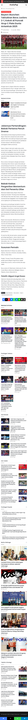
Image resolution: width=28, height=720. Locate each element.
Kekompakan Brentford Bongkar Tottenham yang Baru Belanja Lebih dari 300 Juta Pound (21, 387)
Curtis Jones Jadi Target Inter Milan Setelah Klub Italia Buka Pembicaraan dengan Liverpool (18, 453)
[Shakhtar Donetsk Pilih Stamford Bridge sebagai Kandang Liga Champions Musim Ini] (23, 483)
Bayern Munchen (9, 292)
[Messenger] (11, 299)
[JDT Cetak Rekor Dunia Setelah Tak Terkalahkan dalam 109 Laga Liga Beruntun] (7, 398)
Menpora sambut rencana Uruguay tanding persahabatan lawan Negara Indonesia (13, 655)
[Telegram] (16, 299)
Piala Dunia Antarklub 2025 (7, 294)
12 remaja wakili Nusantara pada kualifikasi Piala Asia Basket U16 (12, 586)
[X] (6, 299)
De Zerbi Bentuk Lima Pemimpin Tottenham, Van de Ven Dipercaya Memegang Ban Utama (9, 685)
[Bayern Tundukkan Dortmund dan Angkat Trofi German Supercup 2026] (5, 105)
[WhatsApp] (14, 299)
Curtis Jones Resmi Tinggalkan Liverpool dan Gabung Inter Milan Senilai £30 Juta (17, 428)
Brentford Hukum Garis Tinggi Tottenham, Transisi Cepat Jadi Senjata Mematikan (9, 677)
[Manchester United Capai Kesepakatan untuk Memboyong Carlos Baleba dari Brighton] (21, 360)
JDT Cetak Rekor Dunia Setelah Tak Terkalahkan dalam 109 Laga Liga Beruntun (6, 406)
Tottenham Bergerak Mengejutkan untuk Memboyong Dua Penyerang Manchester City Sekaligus (9, 499)
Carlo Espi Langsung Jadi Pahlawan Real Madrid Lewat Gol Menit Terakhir (6, 387)
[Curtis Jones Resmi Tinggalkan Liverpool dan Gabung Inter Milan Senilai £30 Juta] (5, 428)
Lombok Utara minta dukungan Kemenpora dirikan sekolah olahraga (12, 564)
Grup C (21, 292)
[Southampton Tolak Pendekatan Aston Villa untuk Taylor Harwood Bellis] (23, 476)
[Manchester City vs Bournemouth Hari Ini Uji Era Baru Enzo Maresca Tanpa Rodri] (5, 114)
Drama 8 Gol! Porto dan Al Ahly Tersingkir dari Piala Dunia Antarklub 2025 (7, 320)
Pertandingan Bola (10, 8)
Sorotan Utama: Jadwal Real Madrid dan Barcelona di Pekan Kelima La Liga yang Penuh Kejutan (6, 338)
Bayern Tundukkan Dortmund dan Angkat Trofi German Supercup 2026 (18, 105)
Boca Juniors (16, 292)
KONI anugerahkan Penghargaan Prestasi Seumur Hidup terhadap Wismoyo (12, 631)
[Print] (24, 299)
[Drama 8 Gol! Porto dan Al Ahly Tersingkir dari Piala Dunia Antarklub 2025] (7, 312)
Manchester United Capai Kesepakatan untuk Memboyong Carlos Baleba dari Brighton (20, 368)
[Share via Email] (21, 299)
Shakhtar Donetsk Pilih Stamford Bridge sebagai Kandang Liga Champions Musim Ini (8, 483)
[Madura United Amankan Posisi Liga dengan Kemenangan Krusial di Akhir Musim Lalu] (21, 312)
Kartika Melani (6, 29)
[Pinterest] (9, 299)
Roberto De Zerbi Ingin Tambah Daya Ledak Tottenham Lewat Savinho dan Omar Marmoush (8, 702)
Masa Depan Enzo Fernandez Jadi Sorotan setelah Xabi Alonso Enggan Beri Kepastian (18, 445)
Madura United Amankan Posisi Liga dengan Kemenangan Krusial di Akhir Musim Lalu (20, 320)
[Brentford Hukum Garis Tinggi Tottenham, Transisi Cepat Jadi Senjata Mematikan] (23, 677)
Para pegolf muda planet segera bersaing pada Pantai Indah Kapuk (13, 608)
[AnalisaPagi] (14, 5)
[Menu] (2, 5)
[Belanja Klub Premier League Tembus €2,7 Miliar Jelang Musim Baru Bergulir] (23, 492)
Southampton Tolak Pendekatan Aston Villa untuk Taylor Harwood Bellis (9, 475)
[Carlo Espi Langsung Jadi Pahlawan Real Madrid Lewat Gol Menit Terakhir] (7, 379)
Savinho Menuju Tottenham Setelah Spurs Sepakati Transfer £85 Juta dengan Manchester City (18, 437)
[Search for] (26, 5)
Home (3, 8)
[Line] (19, 299)
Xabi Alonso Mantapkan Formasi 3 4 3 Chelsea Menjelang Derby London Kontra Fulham (8, 694)
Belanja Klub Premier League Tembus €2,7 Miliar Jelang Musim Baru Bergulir (9, 491)
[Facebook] (3, 299)
